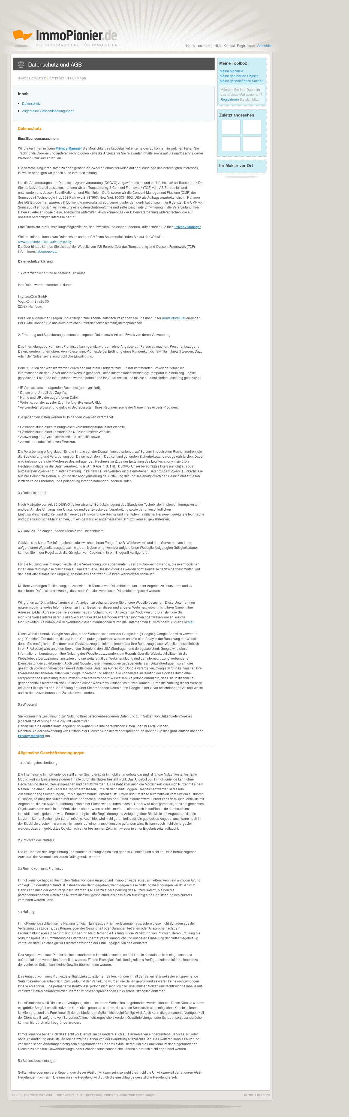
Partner (109, 1094)
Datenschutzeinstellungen (136, 1094)
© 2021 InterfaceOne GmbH (32, 1094)
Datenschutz (31, 103)
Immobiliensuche (32, 78)
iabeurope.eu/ (47, 251)
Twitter (248, 1094)
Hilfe (218, 45)
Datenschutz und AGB (67, 78)
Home (190, 45)
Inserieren (204, 45)
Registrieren (246, 45)
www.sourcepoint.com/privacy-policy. (45, 241)
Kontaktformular (173, 317)
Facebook (262, 1094)
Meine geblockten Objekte (239, 75)
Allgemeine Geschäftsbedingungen (48, 110)
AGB (79, 1094)
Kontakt (229, 45)
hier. (191, 621)
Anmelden (265, 45)
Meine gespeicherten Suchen (241, 80)
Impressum (93, 1094)
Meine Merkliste (231, 70)
